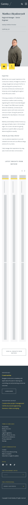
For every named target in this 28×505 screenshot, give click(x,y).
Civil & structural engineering (11, 406)
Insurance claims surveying (10, 408)
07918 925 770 (6, 29)
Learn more (10, 391)
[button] (4, 66)
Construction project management (13, 403)
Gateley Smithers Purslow (9, 25)
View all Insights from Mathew (14, 352)
